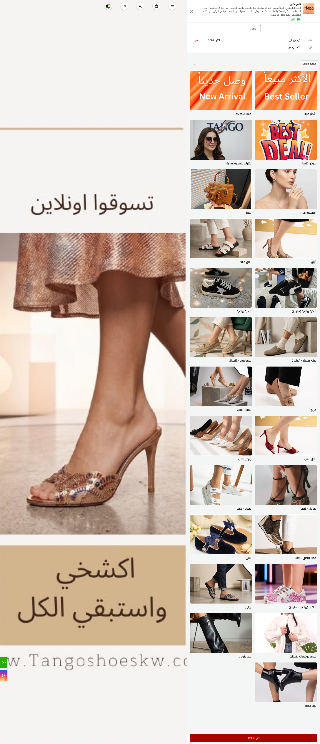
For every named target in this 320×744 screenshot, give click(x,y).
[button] (253, 11)
